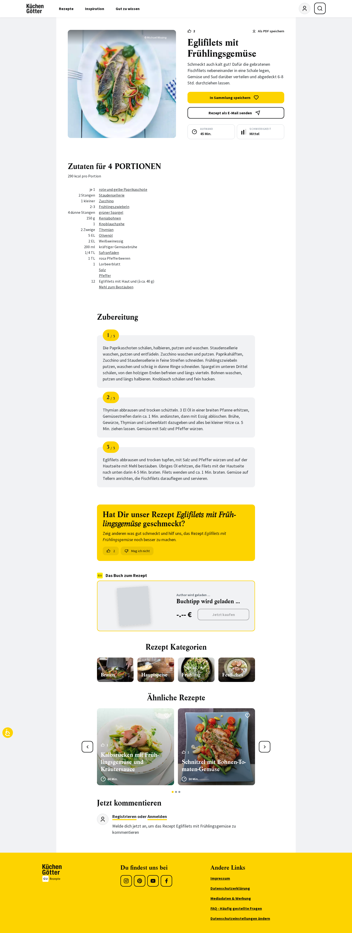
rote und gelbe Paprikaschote (123, 189)
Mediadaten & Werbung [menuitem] (230, 898)
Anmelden (157, 816)
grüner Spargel (111, 212)
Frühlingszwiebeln (114, 206)
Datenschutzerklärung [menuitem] (230, 888)
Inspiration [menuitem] (94, 8)
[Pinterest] (139, 881)
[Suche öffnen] (320, 8)
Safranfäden (109, 252)
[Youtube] (153, 881)
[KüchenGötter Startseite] (35, 8)
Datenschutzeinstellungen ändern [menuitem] (240, 918)
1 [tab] (173, 792)
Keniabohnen (110, 218)
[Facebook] (166, 881)
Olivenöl (106, 235)
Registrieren (124, 816)
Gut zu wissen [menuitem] (128, 8)
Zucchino (106, 200)
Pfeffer (105, 275)
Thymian (106, 229)
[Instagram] (126, 881)
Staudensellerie (112, 195)
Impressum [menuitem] (220, 878)
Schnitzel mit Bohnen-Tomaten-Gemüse (214, 765)
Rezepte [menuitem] (66, 8)
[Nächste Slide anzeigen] (264, 746)
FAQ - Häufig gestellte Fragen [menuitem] (236, 908)
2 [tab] (176, 792)
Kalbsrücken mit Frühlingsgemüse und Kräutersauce (130, 762)
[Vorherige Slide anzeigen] (87, 746)
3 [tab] (179, 792)
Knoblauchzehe (112, 223)
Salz (102, 269)
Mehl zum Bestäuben (116, 287)
